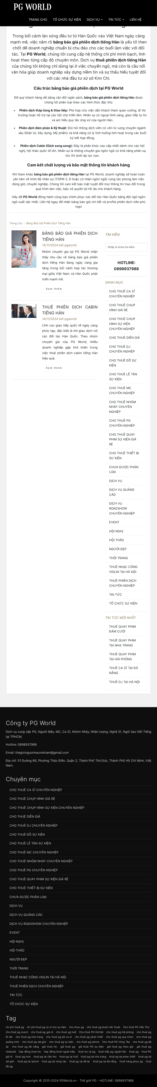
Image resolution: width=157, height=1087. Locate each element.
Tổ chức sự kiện (123, 603)
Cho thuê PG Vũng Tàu (116, 1041)
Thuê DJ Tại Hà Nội (124, 682)
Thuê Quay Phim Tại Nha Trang (122, 642)
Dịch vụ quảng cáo (121, 492)
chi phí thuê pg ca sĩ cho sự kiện (46, 1027)
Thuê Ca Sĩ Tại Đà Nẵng (123, 670)
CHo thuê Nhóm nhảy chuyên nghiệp (122, 407)
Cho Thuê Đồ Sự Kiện (123, 362)
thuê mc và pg (86, 1051)
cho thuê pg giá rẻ (42, 1032)
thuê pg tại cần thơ (45, 1056)
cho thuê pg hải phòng (120, 1032)
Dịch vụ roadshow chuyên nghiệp (122, 508)
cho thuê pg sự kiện (61, 1041)
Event (114, 522)
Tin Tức (115, 19)
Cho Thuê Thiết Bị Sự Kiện (124, 455)
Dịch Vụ (94, 19)
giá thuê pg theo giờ (120, 1046)
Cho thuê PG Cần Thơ (136, 1027)
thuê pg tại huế (68, 1056)
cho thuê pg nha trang (29, 1036)
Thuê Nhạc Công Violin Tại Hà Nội (123, 569)
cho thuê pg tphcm (87, 1041)
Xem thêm (54, 288)
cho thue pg (76, 1027)
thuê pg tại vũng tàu (54, 1061)
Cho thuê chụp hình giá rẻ (122, 307)
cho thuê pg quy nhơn (119, 1036)
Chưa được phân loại (123, 469)
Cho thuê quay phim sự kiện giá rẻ (122, 439)
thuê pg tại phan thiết (122, 1056)
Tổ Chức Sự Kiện (67, 19)
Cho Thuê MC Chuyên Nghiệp (122, 390)
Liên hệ (136, 19)
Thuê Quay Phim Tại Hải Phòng (122, 656)
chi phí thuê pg (15, 1027)
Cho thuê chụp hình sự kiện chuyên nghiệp (122, 323)
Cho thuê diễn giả (124, 337)
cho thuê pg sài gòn (34, 1041)
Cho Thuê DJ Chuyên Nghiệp (122, 349)
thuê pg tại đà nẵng (104, 1061)
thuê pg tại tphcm (28, 1061)
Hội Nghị (116, 531)
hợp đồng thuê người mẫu (59, 1051)
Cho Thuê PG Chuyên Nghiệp (122, 423)
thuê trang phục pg (131, 1061)
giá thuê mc (49, 1046)
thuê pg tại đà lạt (79, 1061)
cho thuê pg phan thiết (89, 1036)
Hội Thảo (116, 540)
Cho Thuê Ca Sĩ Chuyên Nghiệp (122, 293)
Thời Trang (118, 558)
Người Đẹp (118, 549)
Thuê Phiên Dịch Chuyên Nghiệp (122, 583)
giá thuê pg (68, 1046)
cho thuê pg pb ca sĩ (59, 1036)
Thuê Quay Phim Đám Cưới (122, 629)
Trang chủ (38, 19)
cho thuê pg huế (66, 1032)
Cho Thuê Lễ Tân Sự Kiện (123, 376)
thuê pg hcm (22, 1056)
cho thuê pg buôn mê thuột (103, 1027)
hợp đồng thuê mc (30, 1051)
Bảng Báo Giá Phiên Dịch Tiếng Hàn (70, 236)
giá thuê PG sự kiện (91, 1046)
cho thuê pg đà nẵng (25, 1046)
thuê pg (133, 1051)
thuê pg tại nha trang (93, 1056)
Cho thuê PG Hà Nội (91, 1032)
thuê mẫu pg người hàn (112, 1051)
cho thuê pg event (17, 1032)
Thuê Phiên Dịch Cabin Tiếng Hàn (70, 310)
